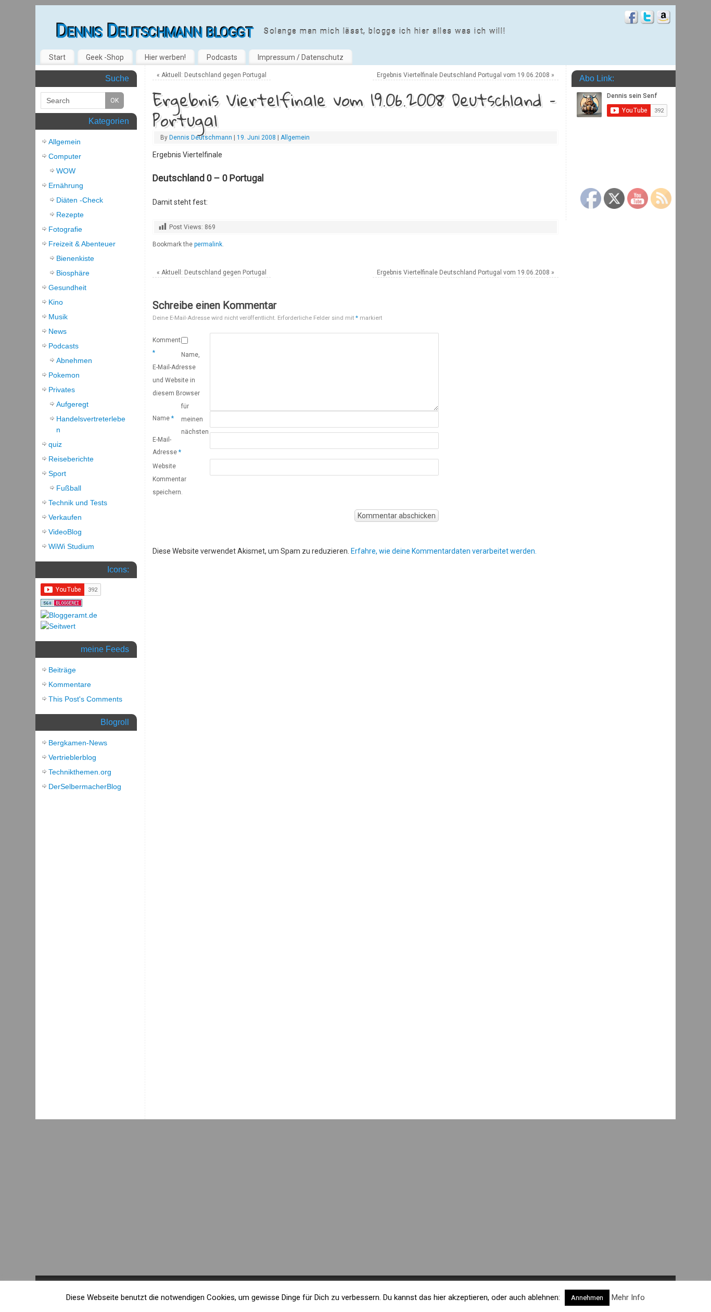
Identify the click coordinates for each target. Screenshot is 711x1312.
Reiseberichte (71, 459)
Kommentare (69, 684)
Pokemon (64, 375)
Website (164, 466)
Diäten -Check (79, 200)
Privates (61, 389)
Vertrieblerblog (72, 757)
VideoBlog (65, 532)
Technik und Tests (77, 502)
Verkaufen (65, 517)
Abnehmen (74, 360)
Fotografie (65, 229)
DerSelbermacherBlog (84, 786)
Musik (58, 317)
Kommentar (167, 346)
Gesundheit (67, 287)
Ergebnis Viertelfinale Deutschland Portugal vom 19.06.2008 (465, 75)
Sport (57, 473)
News (57, 331)
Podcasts (222, 57)
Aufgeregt (72, 404)
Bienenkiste (75, 258)
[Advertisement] (84, 958)
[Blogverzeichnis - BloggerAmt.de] (69, 615)
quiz (55, 444)
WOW (65, 171)
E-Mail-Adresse (167, 446)
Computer (64, 156)
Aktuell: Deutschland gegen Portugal (211, 75)
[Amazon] (663, 18)
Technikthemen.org (79, 772)
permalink (208, 244)
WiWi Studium (71, 546)
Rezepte (70, 214)
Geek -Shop (105, 57)
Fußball (68, 488)
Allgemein (295, 137)
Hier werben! (165, 57)
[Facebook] (631, 18)
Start (57, 57)
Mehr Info (628, 1297)
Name (163, 418)
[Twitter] (647, 18)
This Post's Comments (85, 699)
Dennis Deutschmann (200, 137)
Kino (55, 302)
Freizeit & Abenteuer (82, 244)
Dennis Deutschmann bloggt (154, 31)
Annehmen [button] (587, 1298)
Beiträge (62, 670)
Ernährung (65, 185)
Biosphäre (73, 273)
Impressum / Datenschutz (301, 57)
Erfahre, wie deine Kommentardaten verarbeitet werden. (444, 551)
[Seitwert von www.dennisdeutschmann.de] (58, 626)
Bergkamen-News (77, 743)
